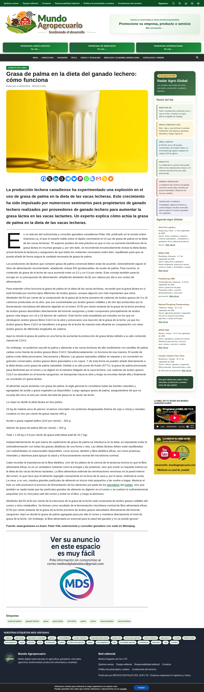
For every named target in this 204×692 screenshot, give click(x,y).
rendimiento (143, 642)
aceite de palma (14, 621)
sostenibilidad (64, 638)
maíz (40, 642)
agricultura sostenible (36, 638)
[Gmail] (98, 178)
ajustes (123, 689)
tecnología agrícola (127, 642)
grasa (46, 621)
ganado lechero (94, 209)
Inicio (35, 58)
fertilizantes (50, 642)
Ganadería (62, 58)
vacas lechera (70, 223)
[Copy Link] (104, 178)
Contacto (46, 3)
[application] (175, 417)
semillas (174, 642)
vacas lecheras (124, 621)
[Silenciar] (187, 426)
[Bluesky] (74, 178)
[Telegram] (68, 178)
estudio (177, 638)
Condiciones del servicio (130, 3)
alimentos (156, 642)
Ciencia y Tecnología (90, 58)
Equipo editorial (30, 3)
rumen (129, 484)
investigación (10, 642)
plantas (52, 638)
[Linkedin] (56, 178)
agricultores (165, 638)
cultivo (61, 642)
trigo (114, 642)
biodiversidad (189, 638)
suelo (22, 642)
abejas (90, 642)
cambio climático (80, 638)
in (192, 3)
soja (165, 642)
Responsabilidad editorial (67, 3)
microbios (113, 484)
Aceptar (141, 687)
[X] (49, 178)
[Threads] (62, 178)
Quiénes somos (11, 3)
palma (83, 621)
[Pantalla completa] (192, 426)
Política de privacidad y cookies (99, 3)
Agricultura (47, 58)
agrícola (31, 642)
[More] (111, 178)
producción (116, 638)
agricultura (19, 638)
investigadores (103, 642)
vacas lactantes (57, 216)
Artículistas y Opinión (153, 58)
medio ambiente (150, 638)
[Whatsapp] (86, 178)
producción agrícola (76, 642)
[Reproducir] (157, 426)
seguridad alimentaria (99, 638)
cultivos (8, 638)
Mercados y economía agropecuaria (121, 58)
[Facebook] (43, 178)
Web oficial (170, 245)
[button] (35, 47)
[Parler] (80, 178)
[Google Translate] (92, 178)
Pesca (74, 58)
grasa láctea (17, 216)
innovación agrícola (132, 638)
